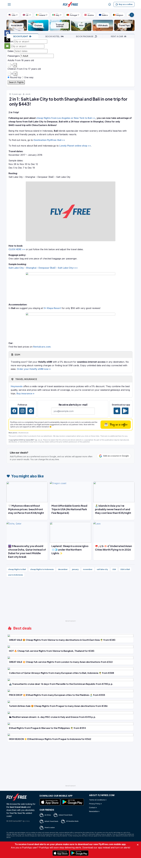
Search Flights (16, 82)
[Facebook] (14, 411)
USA (114, 569)
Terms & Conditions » (97, 800)
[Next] (132, 15)
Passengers (14, 56)
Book (20, 36)
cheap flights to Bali (17, 569)
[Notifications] (109, 4)
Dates (10, 51)
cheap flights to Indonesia (42, 569)
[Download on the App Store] (117, 411)
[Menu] (9, 4)
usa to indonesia (15, 575)
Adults (11, 60)
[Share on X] (7, 39)
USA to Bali (125, 569)
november (87, 569)
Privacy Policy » (95, 804)
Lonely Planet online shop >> (75, 145)
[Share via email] (7, 46)
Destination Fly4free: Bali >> (49, 140)
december (63, 569)
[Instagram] (22, 411)
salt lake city (102, 569)
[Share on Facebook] (7, 33)
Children (12, 68)
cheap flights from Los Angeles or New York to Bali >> (65, 118)
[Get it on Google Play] (125, 411)
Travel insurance (26, 379)
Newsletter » (94, 811)
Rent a (117, 36)
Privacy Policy (77, 834)
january (75, 569)
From (10, 41)
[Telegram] (30, 411)
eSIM (17, 354)
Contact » (93, 808)
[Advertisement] (70, 599)
